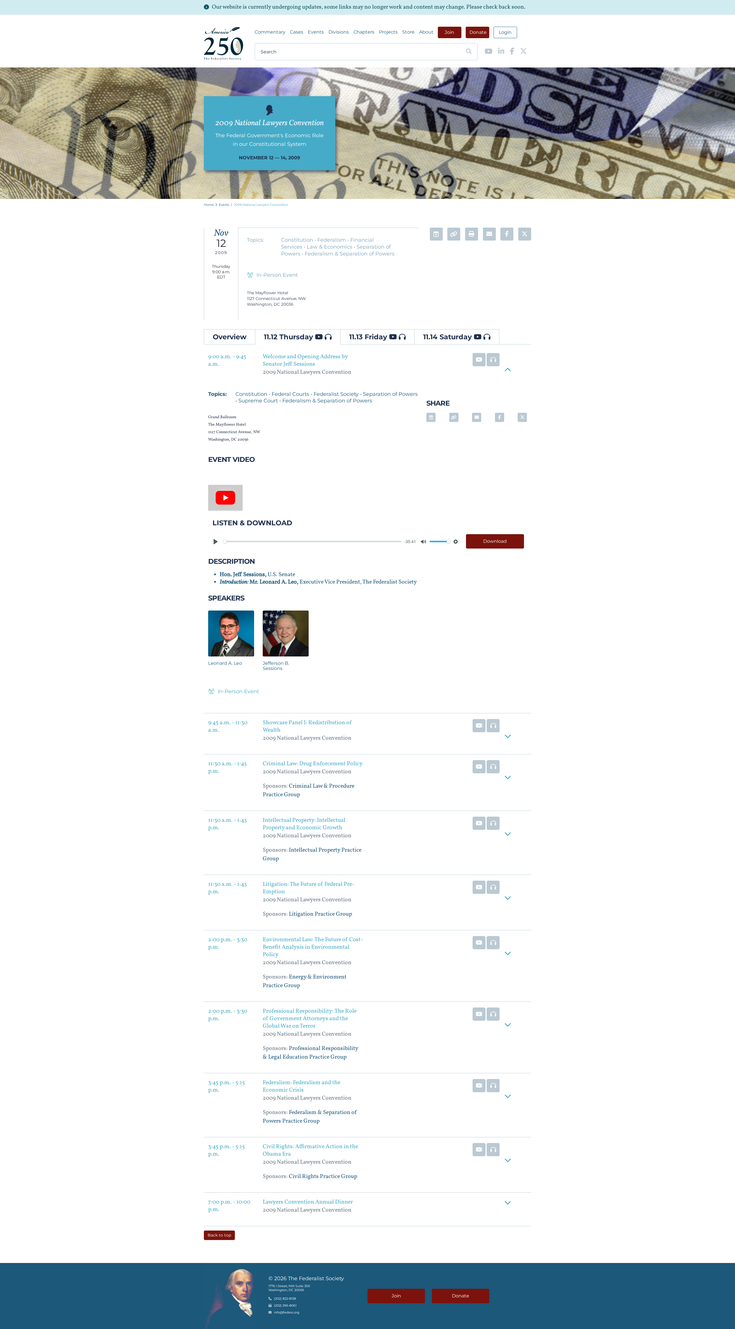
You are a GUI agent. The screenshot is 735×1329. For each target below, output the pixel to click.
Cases (296, 32)
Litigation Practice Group (320, 914)
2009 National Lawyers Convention (261, 205)
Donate (478, 32)
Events (316, 32)
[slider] (312, 541)
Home (209, 205)
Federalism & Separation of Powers (349, 254)
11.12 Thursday (289, 337)
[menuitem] (270, 32)
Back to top (219, 1235)
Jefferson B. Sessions (276, 665)
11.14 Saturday (448, 337)
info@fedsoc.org (286, 1312)
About (426, 32)
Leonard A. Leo (225, 663)
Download (495, 541)
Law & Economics (330, 247)
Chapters (363, 32)
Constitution (297, 240)
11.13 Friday (369, 337)
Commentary (270, 32)
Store (408, 32)
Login (505, 32)
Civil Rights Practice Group (323, 1177)
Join (449, 32)
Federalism (332, 240)
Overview (229, 337)
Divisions (338, 32)
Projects (388, 32)
